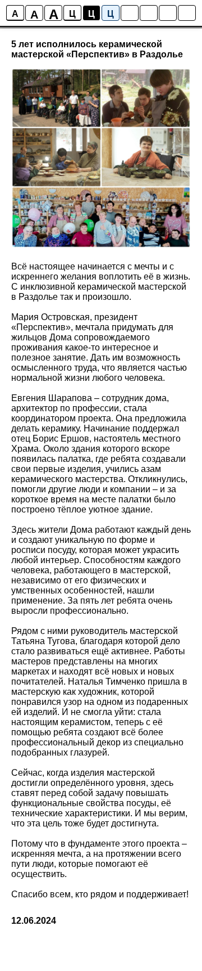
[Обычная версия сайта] (187, 13)
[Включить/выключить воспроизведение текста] (149, 13)
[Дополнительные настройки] (168, 13)
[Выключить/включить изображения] (130, 13)
